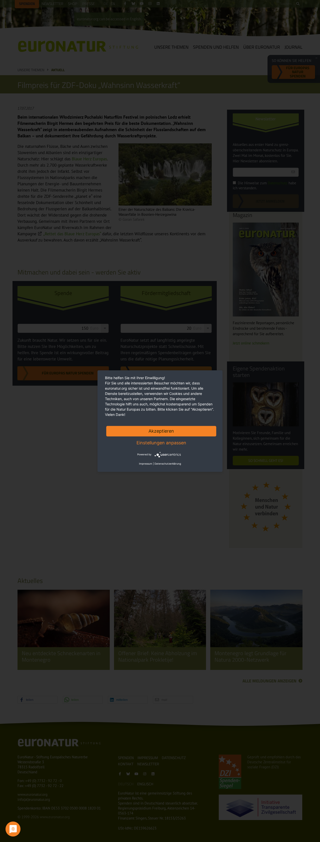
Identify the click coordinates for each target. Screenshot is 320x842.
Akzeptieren (161, 431)
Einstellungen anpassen (161, 442)
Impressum (145, 463)
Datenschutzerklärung (167, 463)
